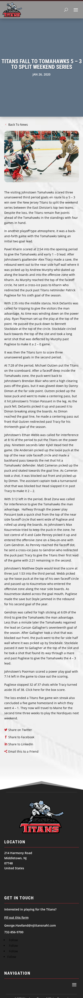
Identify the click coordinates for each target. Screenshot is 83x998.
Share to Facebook (21, 737)
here (36, 690)
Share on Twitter (20, 730)
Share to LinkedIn (20, 744)
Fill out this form (16, 917)
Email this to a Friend (23, 751)
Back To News (18, 124)
